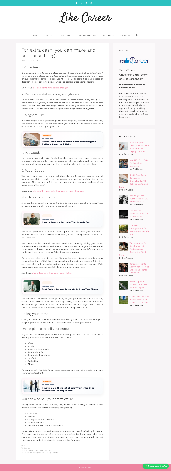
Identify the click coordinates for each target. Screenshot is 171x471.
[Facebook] (77, 3)
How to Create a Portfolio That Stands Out (66, 222)
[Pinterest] (86, 3)
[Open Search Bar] (137, 35)
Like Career (85, 18)
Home (35, 35)
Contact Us (125, 35)
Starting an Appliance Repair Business (37, 450)
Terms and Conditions (86, 35)
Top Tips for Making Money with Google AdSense (41, 452)
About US (48, 35)
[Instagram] (81, 3)
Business (27, 446)
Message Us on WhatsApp (157, 466)
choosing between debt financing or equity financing (58, 191)
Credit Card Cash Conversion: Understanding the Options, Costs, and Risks (69, 142)
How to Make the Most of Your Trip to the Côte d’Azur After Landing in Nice (68, 389)
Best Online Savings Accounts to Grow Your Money (70, 289)
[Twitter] (91, 3)
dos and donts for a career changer (50, 88)
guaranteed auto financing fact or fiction (52, 273)
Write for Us (108, 35)
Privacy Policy (64, 35)
